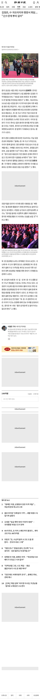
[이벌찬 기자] (4, 328)
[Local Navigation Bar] (2, 2)
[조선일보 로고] (20, 2)
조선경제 (36, 695)
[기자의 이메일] (9, 340)
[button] (2, 2)
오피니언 (4, 695)
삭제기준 (35, 394)
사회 (28, 695)
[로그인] (38, 2)
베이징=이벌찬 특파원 (8, 47)
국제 (20, 695)
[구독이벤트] (20, 349)
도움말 (30, 394)
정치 (12, 695)
